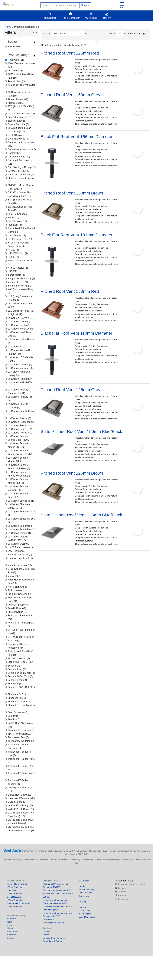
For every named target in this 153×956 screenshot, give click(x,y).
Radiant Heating (86, 889)
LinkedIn (122, 888)
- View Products (14, 887)
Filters (46, 934)
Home (8, 27)
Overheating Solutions (53, 922)
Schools (10, 938)
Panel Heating (85, 892)
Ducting (46, 931)
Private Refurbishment (17, 884)
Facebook (123, 895)
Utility (9, 925)
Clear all (33, 32)
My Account (91, 18)
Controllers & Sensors (53, 941)
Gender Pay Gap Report (80, 859)
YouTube (122, 891)
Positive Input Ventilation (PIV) (57, 890)
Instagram (123, 899)
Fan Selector (49, 18)
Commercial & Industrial (18, 903)
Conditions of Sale (11, 859)
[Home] (8, 4)
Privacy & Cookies (58, 859)
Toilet (9, 922)
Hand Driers (84, 910)
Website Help (127, 859)
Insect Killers (85, 914)
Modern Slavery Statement (106, 859)
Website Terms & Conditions (35, 859)
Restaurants (13, 931)
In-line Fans (48, 919)
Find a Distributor (70, 18)
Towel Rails (84, 896)
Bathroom (11, 918)
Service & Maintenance (54, 938)
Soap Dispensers (87, 917)
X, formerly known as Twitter (131, 884)
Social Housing (14, 897)
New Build (11, 890)
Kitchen (10, 928)
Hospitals (11, 934)
